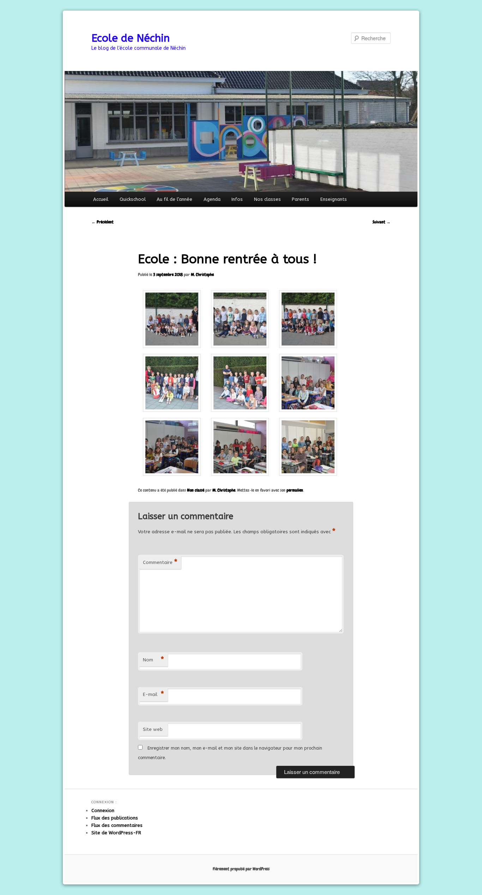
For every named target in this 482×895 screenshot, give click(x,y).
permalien (295, 490)
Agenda (212, 199)
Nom (153, 660)
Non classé (195, 490)
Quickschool (133, 199)
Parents (300, 199)
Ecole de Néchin (130, 38)
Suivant (382, 222)
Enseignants (333, 199)
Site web (153, 729)
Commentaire (160, 562)
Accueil (100, 199)
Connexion (102, 810)
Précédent (102, 222)
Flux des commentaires (117, 825)
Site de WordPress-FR (116, 832)
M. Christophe (202, 274)
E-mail (153, 694)
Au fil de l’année (174, 199)
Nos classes (267, 199)
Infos (237, 199)
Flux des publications (114, 818)
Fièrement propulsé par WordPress (241, 869)
